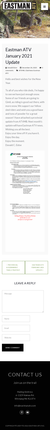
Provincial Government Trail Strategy (13, 267)
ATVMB (22, 70)
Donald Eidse (12, 68)
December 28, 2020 (29, 68)
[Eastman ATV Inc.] (19, 6)
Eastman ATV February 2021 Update (38, 267)
